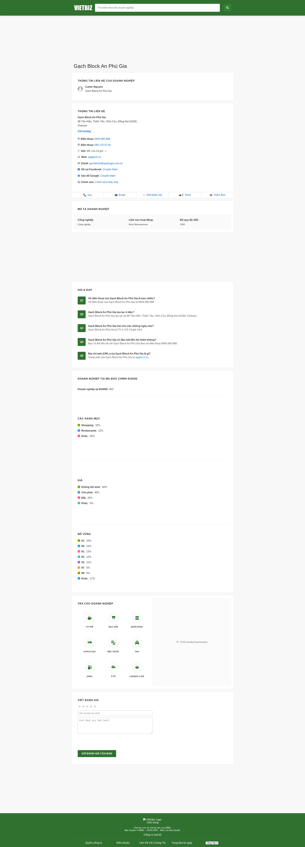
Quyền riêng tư (93, 842)
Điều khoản (123, 842)
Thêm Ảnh (219, 195)
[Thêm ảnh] (211, 195)
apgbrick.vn (94, 157)
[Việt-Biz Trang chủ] (84, 7)
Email (122, 195)
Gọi (87, 195)
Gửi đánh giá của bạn (97, 753)
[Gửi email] (116, 195)
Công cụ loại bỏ (152, 834)
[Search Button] (227, 8)
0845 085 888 (102, 139)
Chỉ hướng (84, 131)
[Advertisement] (152, 38)
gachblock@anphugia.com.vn (106, 163)
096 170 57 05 (103, 145)
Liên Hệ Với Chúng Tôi (152, 842)
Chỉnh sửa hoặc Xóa (106, 182)
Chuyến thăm (110, 169)
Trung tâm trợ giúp (182, 842)
